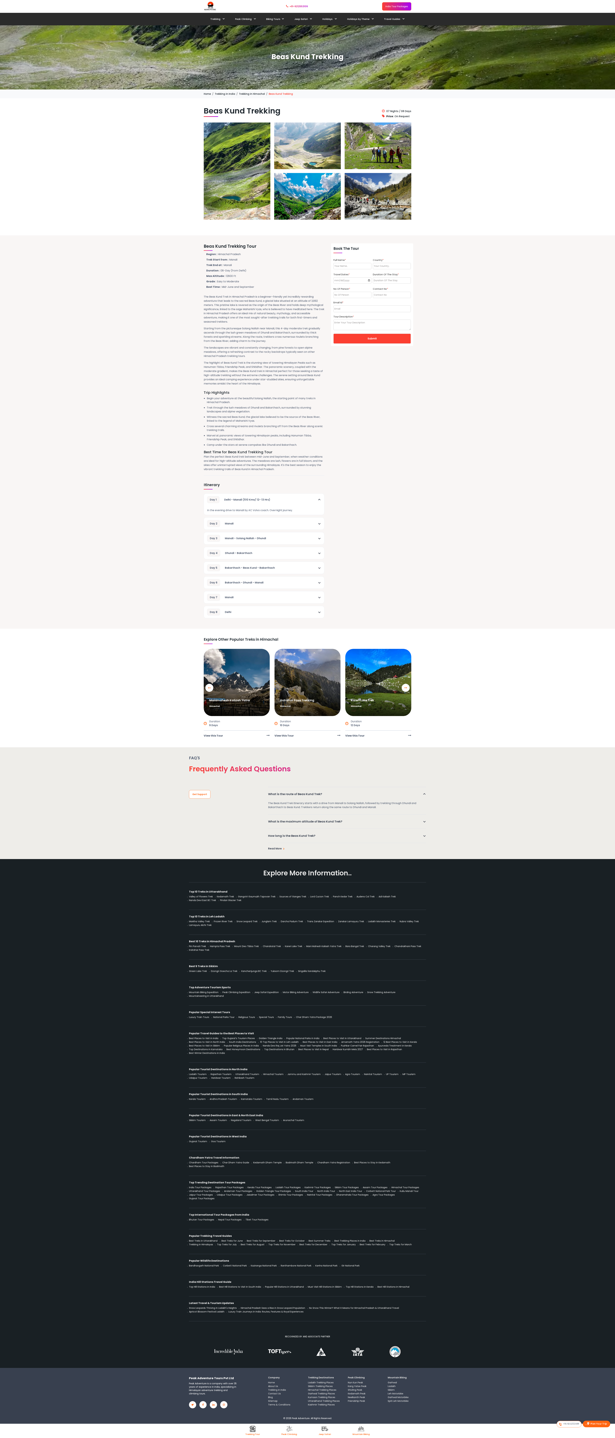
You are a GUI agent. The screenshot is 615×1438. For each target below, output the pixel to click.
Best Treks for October (292, 1240)
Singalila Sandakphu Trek (312, 971)
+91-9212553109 (299, 6)
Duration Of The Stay (386, 274)
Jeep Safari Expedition (266, 992)
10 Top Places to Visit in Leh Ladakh (279, 1042)
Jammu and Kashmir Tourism (304, 1074)
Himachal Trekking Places (322, 1390)
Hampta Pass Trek (220, 946)
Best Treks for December (313, 1244)
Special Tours (266, 1017)
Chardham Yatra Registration (333, 1162)
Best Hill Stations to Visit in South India (240, 1286)
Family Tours (285, 1017)
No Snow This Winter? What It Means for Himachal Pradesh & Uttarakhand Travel (354, 1308)
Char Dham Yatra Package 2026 (314, 1017)
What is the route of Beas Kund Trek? (295, 794)
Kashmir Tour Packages (318, 1187)
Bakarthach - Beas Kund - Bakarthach (242, 568)
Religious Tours (246, 1017)
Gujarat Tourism (198, 1141)
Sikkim (391, 1390)
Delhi (220, 612)
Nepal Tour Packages (230, 1219)
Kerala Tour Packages (260, 1187)
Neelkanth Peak (356, 1397)
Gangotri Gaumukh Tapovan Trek (256, 896)
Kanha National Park (326, 1265)
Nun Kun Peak (355, 1382)
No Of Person (341, 289)
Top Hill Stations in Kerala (359, 1286)
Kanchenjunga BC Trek (254, 971)
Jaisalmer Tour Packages (260, 1194)
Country (378, 260)
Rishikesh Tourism (244, 1078)
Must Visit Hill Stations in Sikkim (325, 1286)
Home (271, 1382)
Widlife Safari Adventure (326, 992)
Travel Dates (341, 274)
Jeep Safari (301, 19)
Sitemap (273, 1401)
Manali (222, 523)
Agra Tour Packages (384, 1194)
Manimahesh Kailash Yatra (229, 700)
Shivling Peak (355, 1390)
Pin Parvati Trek (197, 946)
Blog (270, 1397)
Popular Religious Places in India (241, 1045)
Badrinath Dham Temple (299, 1162)
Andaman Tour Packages (238, 1191)
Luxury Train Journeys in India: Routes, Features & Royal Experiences (265, 1311)
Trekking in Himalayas (201, 1244)
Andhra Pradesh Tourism (223, 1099)
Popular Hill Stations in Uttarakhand (284, 1286)
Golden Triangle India (270, 1038)
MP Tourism (408, 1074)
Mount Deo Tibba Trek (246, 946)
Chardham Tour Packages (203, 1162)
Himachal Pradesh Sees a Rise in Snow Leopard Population (273, 1308)
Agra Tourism (352, 1074)
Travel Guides (392, 19)
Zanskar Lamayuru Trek (351, 921)
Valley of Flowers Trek (201, 896)
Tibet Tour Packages (257, 1219)
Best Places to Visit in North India (207, 1042)
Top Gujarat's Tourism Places (238, 1038)
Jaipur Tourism (333, 1074)
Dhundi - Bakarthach (231, 553)
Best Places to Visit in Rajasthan (384, 1049)
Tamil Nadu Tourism (277, 1099)
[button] (406, 688)
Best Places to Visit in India (203, 1038)
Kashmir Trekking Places (321, 1404)
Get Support (199, 794)
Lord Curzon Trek (319, 896)
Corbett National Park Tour (381, 1191)
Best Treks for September (261, 1240)
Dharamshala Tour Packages (352, 1194)
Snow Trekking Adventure (381, 992)
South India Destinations (242, 1042)
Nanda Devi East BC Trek (202, 900)
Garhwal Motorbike (398, 1397)
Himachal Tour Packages (405, 1187)
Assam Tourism (218, 1120)
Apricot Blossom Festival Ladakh (206, 1311)
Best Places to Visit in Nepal (313, 1049)
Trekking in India (277, 1390)
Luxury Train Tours (199, 1017)
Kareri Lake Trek (362, 700)
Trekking (215, 19)
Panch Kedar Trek (343, 896)
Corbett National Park (235, 1265)
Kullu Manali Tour (409, 1191)
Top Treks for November (281, 1244)
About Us (273, 1386)
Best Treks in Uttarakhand (203, 1240)
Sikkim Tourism (197, 1120)
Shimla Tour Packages (290, 1194)
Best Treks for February (372, 1244)
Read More (275, 848)
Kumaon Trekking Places (321, 1397)
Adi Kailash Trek (387, 896)
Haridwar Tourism (221, 1078)
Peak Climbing (243, 19)
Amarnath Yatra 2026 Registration (360, 1042)
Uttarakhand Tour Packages (204, 1191)
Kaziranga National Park (264, 1265)
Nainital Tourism (373, 1074)
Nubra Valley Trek (409, 921)
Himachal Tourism (273, 1074)
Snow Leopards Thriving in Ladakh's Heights (213, 1308)
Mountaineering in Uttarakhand (206, 996)
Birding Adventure (353, 992)
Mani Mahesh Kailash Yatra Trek (323, 946)
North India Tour (326, 1191)
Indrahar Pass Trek (199, 950)
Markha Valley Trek (199, 921)
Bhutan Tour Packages (201, 1219)
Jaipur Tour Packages (201, 1194)
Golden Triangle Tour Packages (273, 1191)
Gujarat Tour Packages (201, 1198)
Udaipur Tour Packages (229, 1194)
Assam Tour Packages (375, 1187)
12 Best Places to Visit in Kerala (400, 1042)
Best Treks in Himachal (382, 1240)
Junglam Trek (269, 921)
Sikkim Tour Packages (347, 1187)
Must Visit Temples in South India (318, 1045)
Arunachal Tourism (293, 1120)
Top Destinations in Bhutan (279, 1049)
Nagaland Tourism (241, 1120)
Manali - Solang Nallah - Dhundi (238, 538)
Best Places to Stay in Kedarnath (372, 1162)
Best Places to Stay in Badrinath (206, 1166)
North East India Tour (350, 1191)
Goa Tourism (218, 1141)
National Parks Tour (223, 1017)
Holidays (327, 19)
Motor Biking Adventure (296, 992)
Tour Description (343, 316)
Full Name (339, 260)
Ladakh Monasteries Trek (382, 921)
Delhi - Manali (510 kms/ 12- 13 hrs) (240, 500)
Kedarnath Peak (356, 1393)
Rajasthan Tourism (221, 1074)
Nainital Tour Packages (319, 1194)
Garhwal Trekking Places (321, 1393)
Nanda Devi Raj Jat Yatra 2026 (279, 1045)
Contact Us (274, 1393)
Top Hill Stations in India (202, 1286)
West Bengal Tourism (267, 1120)
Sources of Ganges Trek (292, 896)
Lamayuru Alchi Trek (200, 925)
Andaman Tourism (303, 1099)
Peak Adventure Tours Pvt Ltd (211, 1378)
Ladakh (392, 1386)
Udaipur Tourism (198, 1078)
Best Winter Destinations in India (207, 1053)
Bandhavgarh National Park (204, 1265)
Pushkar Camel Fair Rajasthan (357, 1045)
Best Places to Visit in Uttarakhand (342, 1038)
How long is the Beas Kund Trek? (291, 836)
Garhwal (392, 1382)
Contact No (380, 289)
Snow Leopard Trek (247, 921)
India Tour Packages (396, 6)
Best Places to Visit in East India (320, 1042)
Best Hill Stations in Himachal (393, 1286)
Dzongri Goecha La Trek (224, 971)
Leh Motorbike (395, 1393)
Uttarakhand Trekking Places (324, 1401)
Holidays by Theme (358, 19)
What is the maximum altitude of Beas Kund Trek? (305, 821)
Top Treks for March (400, 1244)
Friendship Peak (356, 1401)
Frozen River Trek (223, 921)
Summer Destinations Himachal (383, 1038)
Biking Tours (273, 19)
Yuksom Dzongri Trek (282, 971)
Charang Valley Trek (379, 946)
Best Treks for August (252, 1244)
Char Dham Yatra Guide (235, 1162)
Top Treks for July (227, 1244)
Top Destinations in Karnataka (205, 1049)
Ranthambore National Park (296, 1265)
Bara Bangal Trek (354, 946)
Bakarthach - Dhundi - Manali (236, 582)
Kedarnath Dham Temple (267, 1162)
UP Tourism (392, 1074)
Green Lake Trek (198, 971)
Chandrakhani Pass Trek (407, 946)
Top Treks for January (343, 1244)
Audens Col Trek (366, 896)
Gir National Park (350, 1265)
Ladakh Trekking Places (321, 1382)
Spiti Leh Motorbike (398, 1401)
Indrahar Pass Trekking (297, 700)
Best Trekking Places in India (349, 1240)
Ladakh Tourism (198, 1074)
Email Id (338, 302)
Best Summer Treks (319, 1240)
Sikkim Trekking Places (320, 1386)
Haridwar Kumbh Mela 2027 (348, 1049)
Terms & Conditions (279, 1404)
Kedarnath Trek (225, 896)
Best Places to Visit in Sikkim (204, 1045)
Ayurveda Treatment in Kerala (395, 1045)
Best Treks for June (232, 1240)
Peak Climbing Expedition (236, 992)
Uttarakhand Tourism (247, 1074)
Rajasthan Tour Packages (229, 1187)
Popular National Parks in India (302, 1038)
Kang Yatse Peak (357, 1386)
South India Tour (304, 1191)
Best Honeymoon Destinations (243, 1049)
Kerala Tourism (197, 1099)
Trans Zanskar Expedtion (320, 921)
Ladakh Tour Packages (288, 1187)
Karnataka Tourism (251, 1099)
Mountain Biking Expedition (203, 992)
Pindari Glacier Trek (230, 900)
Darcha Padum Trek (292, 921)
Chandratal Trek (272, 946)
